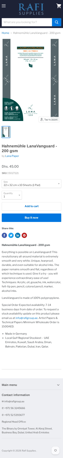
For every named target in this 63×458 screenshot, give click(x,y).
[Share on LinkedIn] (17, 235)
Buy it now (31, 217)
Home (5, 33)
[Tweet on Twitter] (11, 235)
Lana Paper (12, 156)
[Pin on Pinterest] (24, 235)
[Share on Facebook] (4, 235)
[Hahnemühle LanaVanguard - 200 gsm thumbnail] (6, 132)
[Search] (56, 22)
